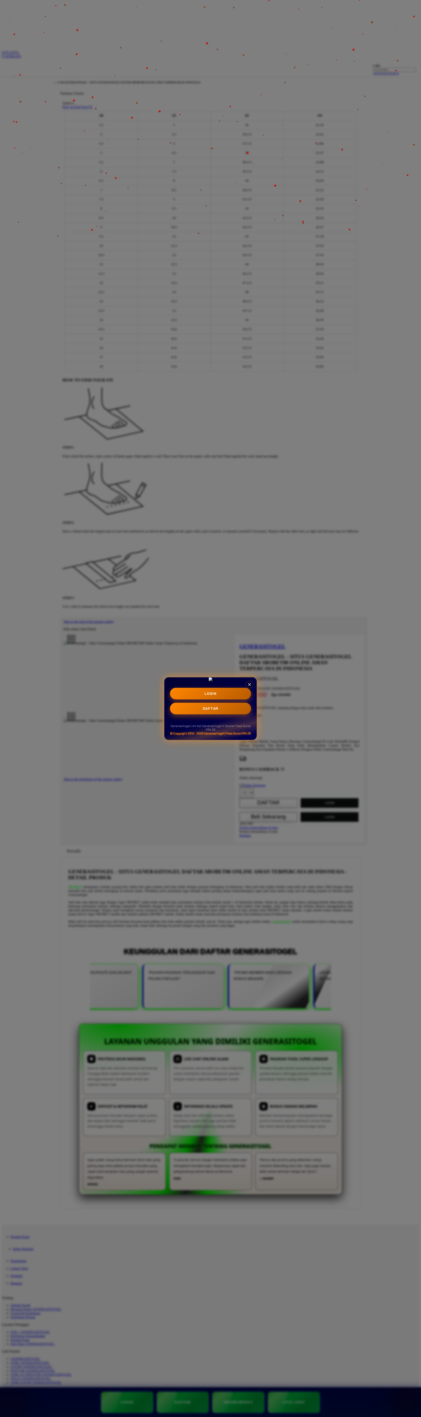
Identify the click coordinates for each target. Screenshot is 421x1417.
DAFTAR (210, 708)
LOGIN (211, 693)
